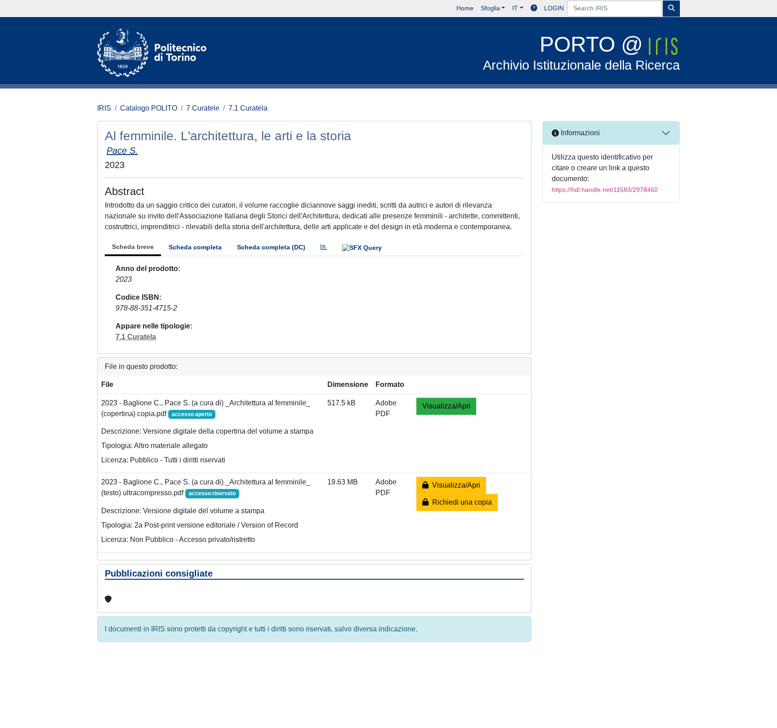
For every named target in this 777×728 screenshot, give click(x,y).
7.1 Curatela (248, 108)
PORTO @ (581, 52)
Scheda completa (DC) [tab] (271, 247)
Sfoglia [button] (490, 8)
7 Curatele (202, 108)
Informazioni (579, 133)
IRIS (104, 108)
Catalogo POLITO (148, 108)
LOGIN (554, 8)
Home (464, 8)
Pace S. (122, 150)
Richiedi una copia (460, 502)
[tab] (324, 247)
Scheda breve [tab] (133, 246)
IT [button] (515, 8)
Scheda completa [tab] (195, 247)
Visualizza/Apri (446, 406)
